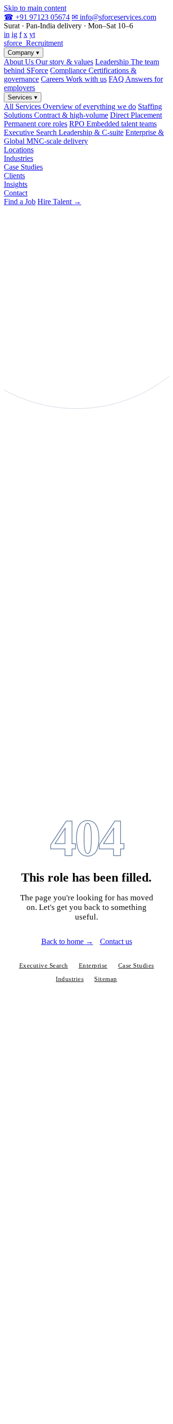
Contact (15, 193)
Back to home (67, 941)
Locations (19, 150)
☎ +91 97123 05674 (37, 17)
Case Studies (23, 167)
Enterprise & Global (84, 136)
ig (14, 34)
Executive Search (64, 132)
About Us (48, 62)
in (7, 34)
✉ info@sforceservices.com (114, 17)
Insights (15, 184)
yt (32, 34)
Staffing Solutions (83, 110)
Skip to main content (35, 8)
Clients (14, 176)
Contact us (116, 941)
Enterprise (93, 965)
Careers (74, 79)
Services (22, 97)
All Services (70, 106)
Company (23, 52)
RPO (113, 124)
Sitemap (105, 979)
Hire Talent (59, 201)
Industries (18, 158)
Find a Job (20, 201)
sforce (33, 43)
